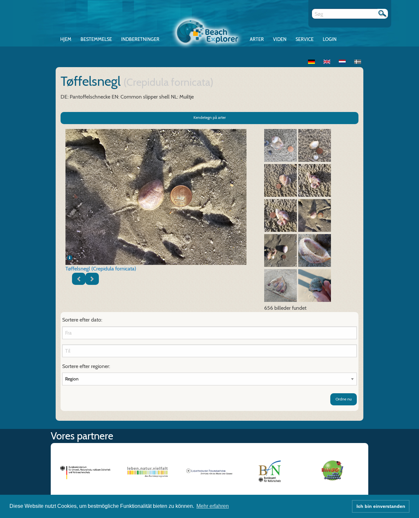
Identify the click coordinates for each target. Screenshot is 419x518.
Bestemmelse (96, 39)
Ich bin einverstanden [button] (380, 506)
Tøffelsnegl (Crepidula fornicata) (100, 269)
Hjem (65, 39)
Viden (279, 39)
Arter (257, 39)
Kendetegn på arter (209, 117)
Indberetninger (140, 39)
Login (330, 39)
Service (305, 39)
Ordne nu (344, 399)
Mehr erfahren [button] (212, 506)
